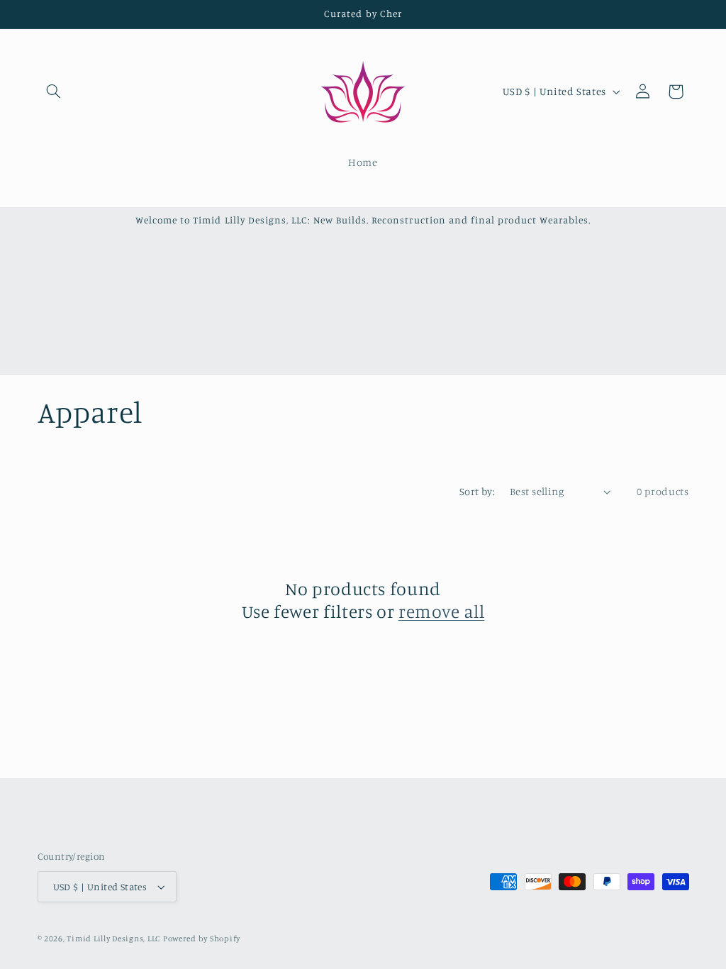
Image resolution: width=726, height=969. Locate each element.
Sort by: (477, 491)
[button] (54, 91)
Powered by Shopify (201, 938)
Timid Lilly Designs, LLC (113, 938)
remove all (441, 611)
